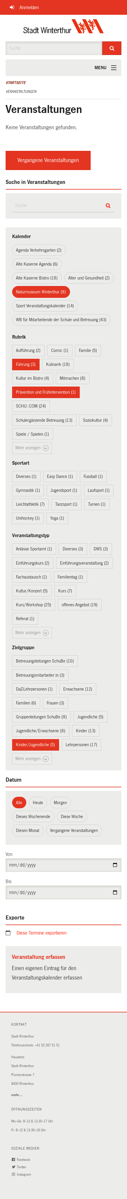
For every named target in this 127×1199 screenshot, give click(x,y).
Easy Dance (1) (60, 476)
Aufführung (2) (28, 350)
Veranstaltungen (21, 92)
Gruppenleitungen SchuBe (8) (41, 717)
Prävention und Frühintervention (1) (46, 392)
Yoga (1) (57, 518)
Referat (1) (25, 618)
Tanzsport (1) (66, 504)
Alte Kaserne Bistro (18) (37, 278)
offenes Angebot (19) (79, 604)
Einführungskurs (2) (32, 563)
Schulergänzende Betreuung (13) (44, 420)
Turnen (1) (96, 504)
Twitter (22, 1167)
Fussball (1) (93, 476)
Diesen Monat (27, 830)
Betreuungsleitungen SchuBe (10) (45, 661)
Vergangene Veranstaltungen (48, 160)
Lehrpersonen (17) (81, 744)
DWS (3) (101, 549)
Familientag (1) (70, 577)
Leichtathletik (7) (30, 504)
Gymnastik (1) (28, 490)
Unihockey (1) (28, 518)
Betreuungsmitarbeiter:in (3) (40, 675)
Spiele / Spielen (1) (32, 434)
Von (9, 854)
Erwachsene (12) (77, 689)
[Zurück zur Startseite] (63, 28)
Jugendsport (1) (64, 490)
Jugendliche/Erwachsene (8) (40, 730)
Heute (38, 802)
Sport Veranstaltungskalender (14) (45, 305)
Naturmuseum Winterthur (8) (41, 292)
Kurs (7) (65, 591)
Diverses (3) (73, 549)
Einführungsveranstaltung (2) (84, 563)
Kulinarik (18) (58, 364)
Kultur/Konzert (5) (32, 591)
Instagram (24, 1175)
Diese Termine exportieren (41, 932)
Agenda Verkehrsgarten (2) (38, 250)
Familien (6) (26, 703)
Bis (9, 881)
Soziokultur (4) (95, 420)
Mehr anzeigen (28, 447)
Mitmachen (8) (72, 378)
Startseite (15, 83)
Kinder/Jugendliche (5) (35, 744)
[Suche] (111, 48)
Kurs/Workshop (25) (33, 604)
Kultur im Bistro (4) (32, 378)
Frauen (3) (55, 703)
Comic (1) (59, 350)
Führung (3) (25, 364)
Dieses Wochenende (33, 816)
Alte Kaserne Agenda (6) (37, 264)
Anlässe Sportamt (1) (34, 549)
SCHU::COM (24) (31, 406)
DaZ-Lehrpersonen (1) (34, 689)
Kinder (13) (85, 730)
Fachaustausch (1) (31, 577)
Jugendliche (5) (90, 717)
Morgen (60, 802)
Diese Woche (72, 816)
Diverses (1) (26, 476)
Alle (19, 802)
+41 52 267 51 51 (47, 1045)
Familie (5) (88, 350)
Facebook (24, 1160)
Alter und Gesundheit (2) (89, 278)
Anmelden (29, 7)
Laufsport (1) (99, 490)
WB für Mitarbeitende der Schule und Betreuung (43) (61, 319)
